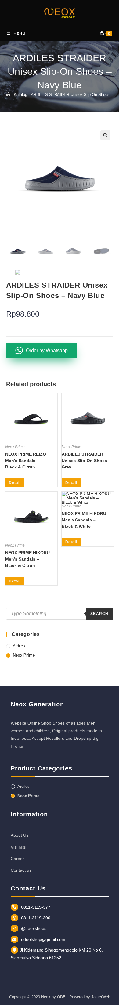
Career (17, 858)
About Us (19, 835)
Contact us (21, 870)
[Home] (8, 94)
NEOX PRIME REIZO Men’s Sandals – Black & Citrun (25, 460)
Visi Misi (18, 847)
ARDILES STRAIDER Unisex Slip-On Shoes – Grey (86, 460)
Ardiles (19, 645)
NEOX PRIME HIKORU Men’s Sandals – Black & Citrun (27, 559)
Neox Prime (15, 447)
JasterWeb (100, 997)
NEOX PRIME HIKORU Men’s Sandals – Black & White (84, 520)
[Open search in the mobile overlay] (59, 614)
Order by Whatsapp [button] (47, 350)
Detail (15, 483)
